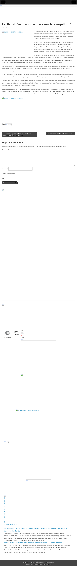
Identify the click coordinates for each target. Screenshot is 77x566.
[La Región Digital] (38, 13)
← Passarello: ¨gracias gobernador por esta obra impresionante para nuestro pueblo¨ (17, 134)
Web (3, 178)
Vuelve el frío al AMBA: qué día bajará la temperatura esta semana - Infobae (33, 543)
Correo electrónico (8, 173)
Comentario (6, 150)
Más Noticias (11, 524)
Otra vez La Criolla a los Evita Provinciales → (60, 134)
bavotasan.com (47, 564)
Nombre (5, 169)
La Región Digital (37, 562)
